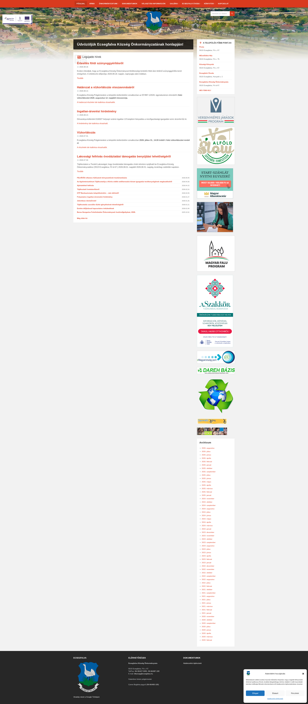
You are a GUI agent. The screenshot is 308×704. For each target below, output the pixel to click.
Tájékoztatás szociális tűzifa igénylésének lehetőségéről (100, 205)
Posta (201, 47)
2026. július (206, 451)
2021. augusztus (208, 596)
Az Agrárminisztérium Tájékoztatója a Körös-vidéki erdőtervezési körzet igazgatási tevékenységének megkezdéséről (124, 182)
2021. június (206, 603)
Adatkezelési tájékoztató (275, 699)
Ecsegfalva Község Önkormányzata (213, 82)
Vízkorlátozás (86, 132)
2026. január (206, 465)
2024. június (206, 515)
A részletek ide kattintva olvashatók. (92, 147)
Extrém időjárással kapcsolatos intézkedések (95, 208)
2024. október (207, 502)
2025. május (206, 482)
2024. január (206, 529)
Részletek (295, 693)
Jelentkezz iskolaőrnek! (86, 201)
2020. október (207, 620)
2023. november (208, 536)
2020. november (208, 616)
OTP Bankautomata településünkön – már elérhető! (98, 193)
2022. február (207, 586)
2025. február (207, 492)
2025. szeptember (209, 472)
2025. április (206, 485)
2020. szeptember (209, 623)
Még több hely (205, 90)
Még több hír (82, 218)
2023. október (207, 539)
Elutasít (275, 693)
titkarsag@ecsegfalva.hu (143, 674)
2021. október (207, 589)
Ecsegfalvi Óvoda (206, 73)
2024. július (206, 512)
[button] (303, 673)
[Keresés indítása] (232, 13)
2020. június (206, 630)
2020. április (206, 633)
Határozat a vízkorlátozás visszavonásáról (105, 87)
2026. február (207, 462)
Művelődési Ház (205, 56)
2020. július (206, 627)
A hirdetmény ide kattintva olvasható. (92, 123)
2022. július (206, 583)
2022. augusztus (208, 579)
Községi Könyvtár (206, 64)
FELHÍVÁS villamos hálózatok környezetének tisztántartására (102, 178)
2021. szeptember (209, 593)
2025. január (206, 495)
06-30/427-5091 (141, 671)
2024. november (208, 499)
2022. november (208, 569)
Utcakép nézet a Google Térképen (86, 697)
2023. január (206, 563)
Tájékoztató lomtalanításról (88, 189)
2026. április (206, 458)
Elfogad (255, 693)
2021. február (207, 610)
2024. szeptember (209, 505)
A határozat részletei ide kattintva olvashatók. (96, 102)
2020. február (207, 640)
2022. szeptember (209, 576)
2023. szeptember (209, 542)
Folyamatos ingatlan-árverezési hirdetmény (94, 197)
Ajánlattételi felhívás (85, 185)
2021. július (206, 600)
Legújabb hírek (91, 56)
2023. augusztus (208, 546)
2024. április (206, 522)
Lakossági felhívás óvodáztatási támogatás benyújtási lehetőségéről (124, 156)
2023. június (206, 552)
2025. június (206, 478)
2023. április (206, 556)
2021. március (207, 606)
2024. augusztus (208, 509)
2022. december (208, 566)
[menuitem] (81, 3)
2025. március (207, 488)
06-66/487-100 (153, 671)
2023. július (206, 549)
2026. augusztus (208, 448)
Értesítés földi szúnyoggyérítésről (100, 63)
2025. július (206, 475)
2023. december (208, 532)
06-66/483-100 (152, 684)
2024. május (206, 519)
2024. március (207, 525)
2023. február (207, 559)
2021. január (206, 613)
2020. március (207, 637)
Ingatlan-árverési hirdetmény (96, 111)
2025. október (207, 468)
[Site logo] (154, 35)
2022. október (207, 573)
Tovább (80, 78)
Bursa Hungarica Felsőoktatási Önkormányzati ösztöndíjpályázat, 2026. (106, 212)
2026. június (206, 455)
